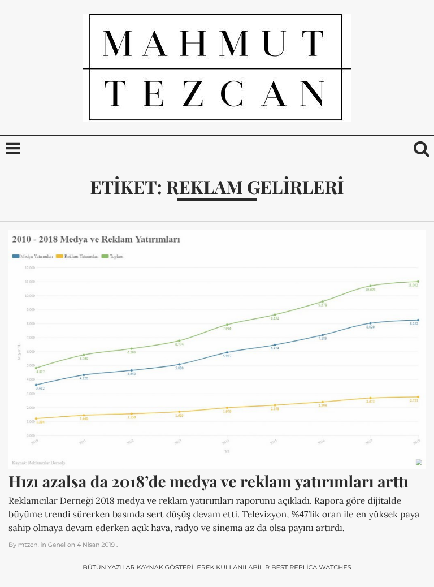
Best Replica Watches (311, 567)
